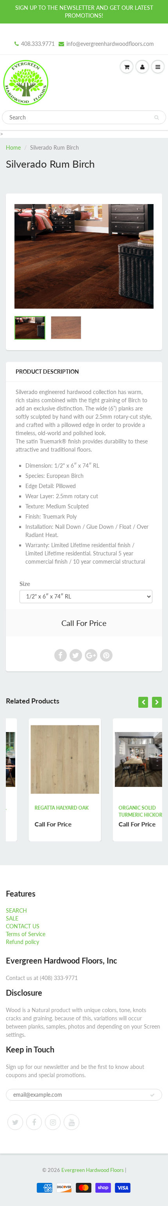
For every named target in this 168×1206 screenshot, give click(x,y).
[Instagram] (53, 1122)
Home (13, 147)
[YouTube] (71, 1122)
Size (25, 583)
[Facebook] (34, 1122)
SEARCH (16, 910)
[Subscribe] (152, 1095)
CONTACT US (22, 926)
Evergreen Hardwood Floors (92, 1170)
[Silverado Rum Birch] (84, 256)
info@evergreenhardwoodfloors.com (110, 43)
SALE (12, 918)
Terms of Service (25, 934)
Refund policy (22, 941)
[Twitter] (15, 1122)
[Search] (156, 117)
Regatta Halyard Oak (41, 808)
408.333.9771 (38, 43)
